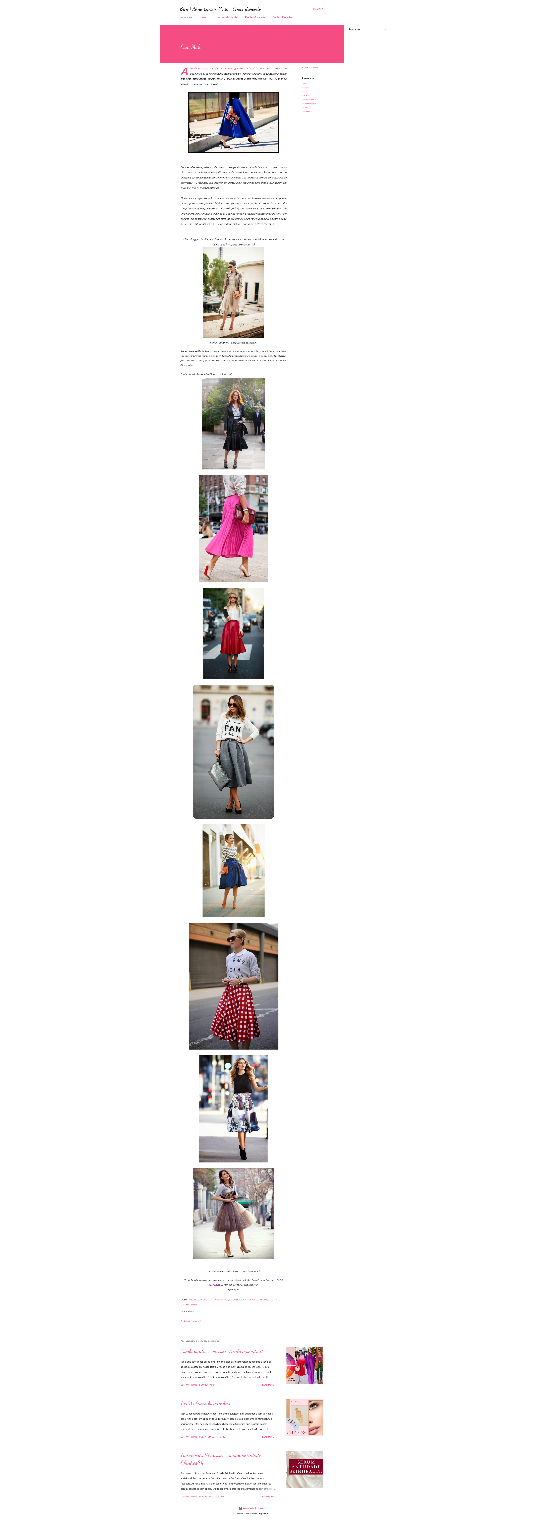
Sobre (203, 17)
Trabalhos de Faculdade (225, 17)
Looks (304, 107)
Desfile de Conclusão (255, 17)
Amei (304, 83)
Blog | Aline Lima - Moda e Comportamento (220, 9)
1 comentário (207, 1385)
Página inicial (186, 17)
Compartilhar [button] (310, 67)
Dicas (304, 91)
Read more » (269, 1385)
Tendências (307, 111)
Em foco (305, 95)
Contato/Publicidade (283, 17)
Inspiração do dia (309, 99)
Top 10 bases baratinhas (205, 1403)
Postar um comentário (191, 1321)
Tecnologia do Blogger (253, 1508)
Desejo (305, 87)
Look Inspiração (309, 103)
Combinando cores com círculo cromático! (221, 1351)
